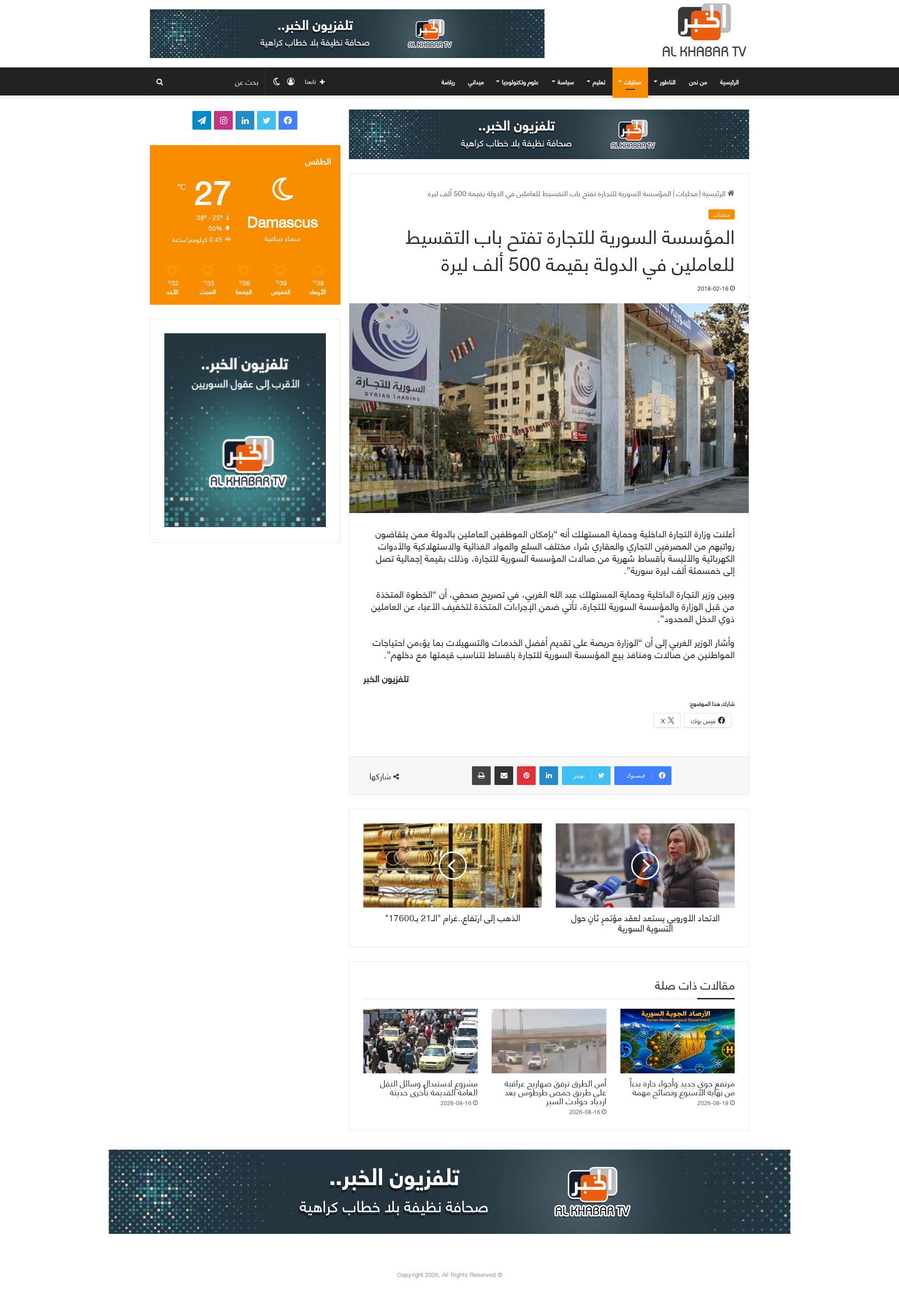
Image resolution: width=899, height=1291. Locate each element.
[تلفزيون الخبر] (702, 29)
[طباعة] (481, 775)
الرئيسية (730, 81)
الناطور (668, 81)
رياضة (448, 81)
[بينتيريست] (526, 775)
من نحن (698, 81)
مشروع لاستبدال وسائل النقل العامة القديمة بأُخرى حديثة (429, 1087)
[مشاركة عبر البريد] (503, 775)
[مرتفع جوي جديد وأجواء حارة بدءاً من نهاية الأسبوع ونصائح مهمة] (677, 1041)
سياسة (566, 81)
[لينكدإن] (548, 775)
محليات (632, 81)
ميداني (476, 81)
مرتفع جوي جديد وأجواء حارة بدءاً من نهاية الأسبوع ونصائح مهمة (682, 1087)
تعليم (599, 81)
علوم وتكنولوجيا (520, 81)
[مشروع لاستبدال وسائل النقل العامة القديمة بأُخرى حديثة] (420, 1041)
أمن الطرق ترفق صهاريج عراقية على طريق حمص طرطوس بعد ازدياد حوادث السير (555, 1091)
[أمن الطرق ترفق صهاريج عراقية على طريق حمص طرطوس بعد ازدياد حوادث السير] (549, 1041)
